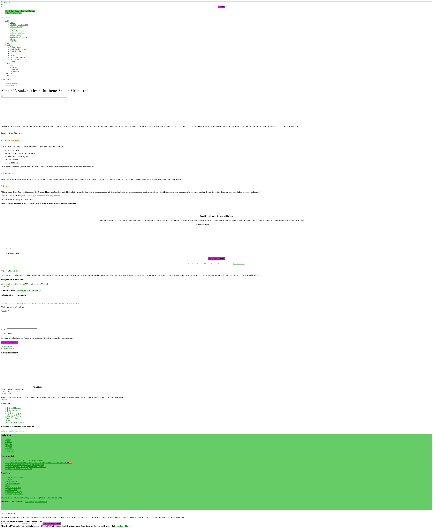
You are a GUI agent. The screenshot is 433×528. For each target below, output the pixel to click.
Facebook (8, 442)
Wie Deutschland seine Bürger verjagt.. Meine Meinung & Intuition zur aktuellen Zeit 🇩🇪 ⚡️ (38, 463)
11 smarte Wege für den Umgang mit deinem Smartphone (25, 467)
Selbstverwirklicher (229, 275)
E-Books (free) (15, 47)
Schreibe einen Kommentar (27, 290)
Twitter (7, 440)
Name (4, 329)
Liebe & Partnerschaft (17, 31)
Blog (7, 21)
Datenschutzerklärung (239, 264)
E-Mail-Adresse (7, 334)
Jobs (11, 65)
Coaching (13, 53)
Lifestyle (13, 29)
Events (12, 55)
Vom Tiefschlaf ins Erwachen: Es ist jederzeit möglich (24, 465)
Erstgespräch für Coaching (10, 391)
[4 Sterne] (27, 284)
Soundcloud (9, 450)
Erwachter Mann (41, 502)
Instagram (8, 446)
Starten (7, 43)
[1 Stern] (4, 284)
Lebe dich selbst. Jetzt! (13, 13)
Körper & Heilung (16, 27)
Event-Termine (6, 393)
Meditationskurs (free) (18, 49)
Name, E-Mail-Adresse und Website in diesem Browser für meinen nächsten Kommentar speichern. (39, 338)
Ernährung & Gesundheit (19, 25)
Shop (7, 75)
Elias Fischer (13, 271)
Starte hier (4, 399)
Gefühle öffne (176, 126)
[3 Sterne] (19, 284)
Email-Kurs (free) (16, 51)
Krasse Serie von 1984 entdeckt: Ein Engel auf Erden (24, 460)
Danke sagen (14, 71)
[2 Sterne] (11, 284)
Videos (12, 39)
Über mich (9, 73)
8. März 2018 (5, 79)
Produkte (13, 61)
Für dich (8, 45)
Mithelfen (13, 67)
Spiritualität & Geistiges (18, 37)
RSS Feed (9, 452)
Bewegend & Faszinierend (14, 422)
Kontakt (8, 63)
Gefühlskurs (14, 59)
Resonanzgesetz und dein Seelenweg (18, 469)
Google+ (8, 444)
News (7, 420)
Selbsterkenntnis (16, 35)
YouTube (8, 448)
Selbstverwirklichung (17, 33)
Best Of (12, 23)
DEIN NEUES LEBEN (18, 57)
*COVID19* (14, 41)
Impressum (14, 69)
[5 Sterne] (34, 284)
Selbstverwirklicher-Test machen (12, 431)
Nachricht (5, 311)
